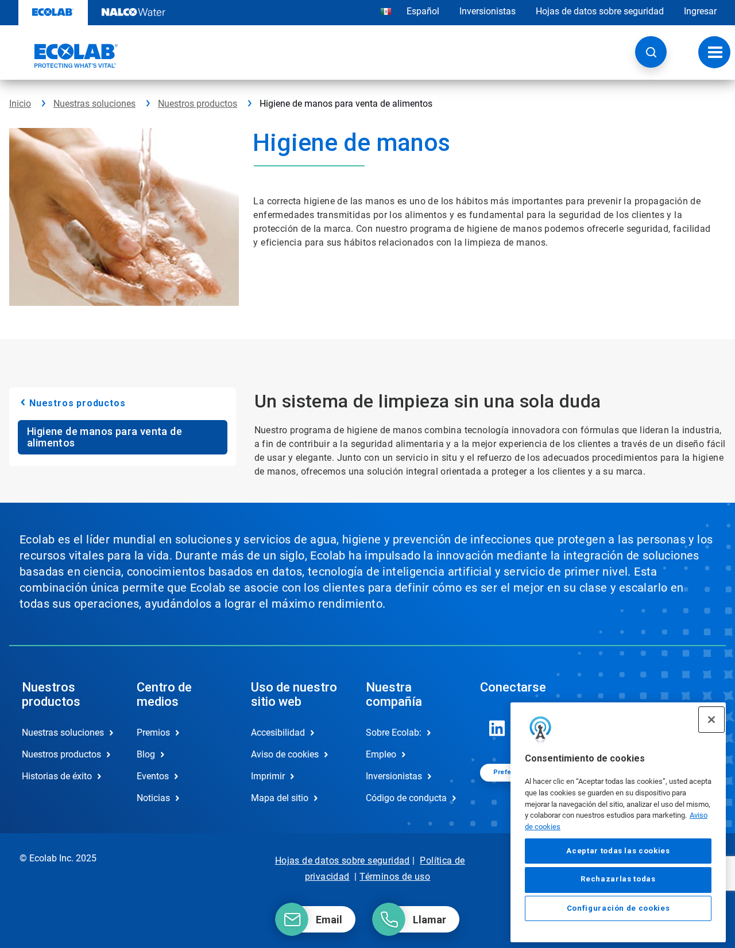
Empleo (381, 754)
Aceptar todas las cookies (618, 850)
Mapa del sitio (279, 797)
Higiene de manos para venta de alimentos (104, 437)
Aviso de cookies (285, 754)
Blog (146, 754)
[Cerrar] (711, 719)
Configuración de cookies (618, 908)
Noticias (153, 797)
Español (423, 11)
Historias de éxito (57, 776)
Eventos (153, 776)
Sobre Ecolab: (393, 732)
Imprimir (268, 776)
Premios (153, 732)
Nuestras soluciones (94, 103)
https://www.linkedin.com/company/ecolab (497, 728)
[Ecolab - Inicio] (63, 55)
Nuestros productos (197, 103)
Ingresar (700, 11)
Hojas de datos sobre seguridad (600, 11)
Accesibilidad (278, 732)
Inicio (20, 103)
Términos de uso (394, 876)
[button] (651, 52)
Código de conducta (406, 797)
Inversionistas (487, 11)
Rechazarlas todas (618, 879)
